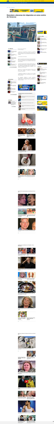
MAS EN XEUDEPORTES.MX (13, 94)
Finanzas (14, 2)
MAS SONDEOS (13, 106)
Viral (19, 2)
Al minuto (11, 2)
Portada (7, 7)
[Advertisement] (12, 73)
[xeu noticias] (8, 1)
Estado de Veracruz (13, 7)
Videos (21, 2)
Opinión (24, 2)
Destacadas (17, 2)
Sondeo (26, 2)
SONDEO (10, 100)
